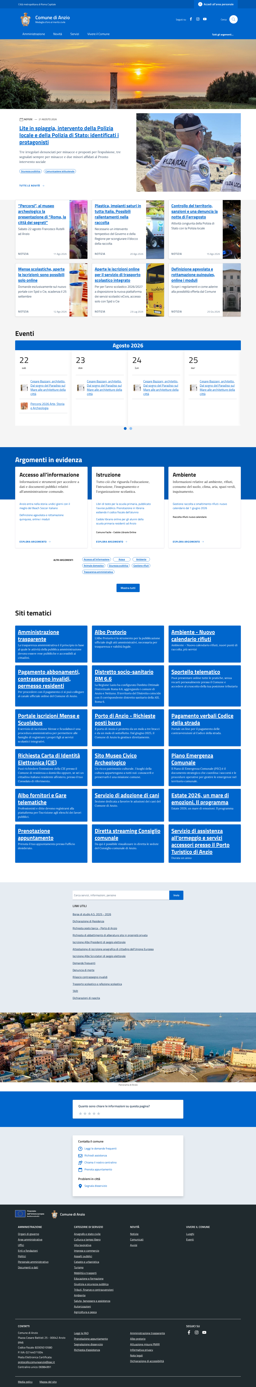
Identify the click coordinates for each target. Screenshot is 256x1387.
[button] (233, 19)
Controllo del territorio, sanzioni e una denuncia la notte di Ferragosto (194, 211)
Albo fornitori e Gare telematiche (51, 799)
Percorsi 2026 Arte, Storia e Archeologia (47, 406)
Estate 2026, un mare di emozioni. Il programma (204, 799)
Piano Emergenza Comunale (204, 759)
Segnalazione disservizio (88, 1344)
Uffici (21, 1245)
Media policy (25, 1382)
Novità (57, 34)
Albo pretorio (137, 1339)
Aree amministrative (30, 1239)
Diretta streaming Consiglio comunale (128, 834)
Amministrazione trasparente (51, 635)
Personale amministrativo (33, 1262)
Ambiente (80, 1295)
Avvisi (133, 1245)
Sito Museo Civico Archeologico (128, 759)
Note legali (136, 1355)
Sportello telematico (195, 671)
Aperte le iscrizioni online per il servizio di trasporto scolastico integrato (118, 274)
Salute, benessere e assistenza (92, 1301)
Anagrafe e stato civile (87, 1234)
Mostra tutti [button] (128, 588)
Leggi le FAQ (81, 1333)
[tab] (125, 428)
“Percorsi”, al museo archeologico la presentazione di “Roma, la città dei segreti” (42, 213)
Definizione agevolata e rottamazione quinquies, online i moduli (193, 274)
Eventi (190, 1239)
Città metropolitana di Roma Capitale (37, 4)
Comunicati (136, 1239)
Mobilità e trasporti (85, 1273)
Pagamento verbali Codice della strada (204, 719)
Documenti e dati (28, 1267)
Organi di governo (28, 1234)
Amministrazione (33, 34)
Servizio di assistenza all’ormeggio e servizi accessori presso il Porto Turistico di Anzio (204, 841)
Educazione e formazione (88, 1278)
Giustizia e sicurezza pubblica (91, 1284)
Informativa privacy (141, 1350)
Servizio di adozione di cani (127, 795)
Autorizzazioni (82, 1306)
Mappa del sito (48, 1382)
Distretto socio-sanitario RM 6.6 (128, 675)
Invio (176, 895)
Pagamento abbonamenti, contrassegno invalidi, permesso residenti (51, 678)
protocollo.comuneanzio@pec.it (36, 1362)
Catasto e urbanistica (86, 1262)
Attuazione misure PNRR (145, 1344)
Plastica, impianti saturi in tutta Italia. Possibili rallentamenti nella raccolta (118, 213)
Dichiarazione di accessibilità (147, 1361)
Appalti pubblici (83, 1256)
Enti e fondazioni (28, 1251)
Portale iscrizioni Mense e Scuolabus (51, 719)
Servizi (74, 34)
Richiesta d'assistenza (87, 1350)
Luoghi (190, 1234)
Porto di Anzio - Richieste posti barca (128, 719)
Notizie (134, 1234)
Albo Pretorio (110, 631)
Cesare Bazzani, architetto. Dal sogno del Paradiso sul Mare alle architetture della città (48, 387)
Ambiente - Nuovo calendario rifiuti (204, 635)
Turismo (78, 1267)
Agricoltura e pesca (85, 1312)
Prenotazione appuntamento (51, 834)
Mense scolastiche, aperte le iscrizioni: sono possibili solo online (41, 274)
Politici (22, 1256)
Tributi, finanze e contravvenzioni (94, 1290)
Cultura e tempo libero (87, 1239)
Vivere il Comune (98, 34)
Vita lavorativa (82, 1245)
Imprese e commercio (86, 1251)
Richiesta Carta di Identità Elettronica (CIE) (51, 759)
